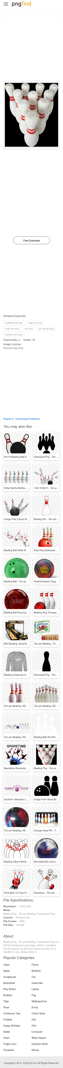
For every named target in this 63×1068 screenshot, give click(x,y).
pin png (29, 328)
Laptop (35, 989)
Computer (37, 1031)
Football (7, 1019)
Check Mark (38, 1013)
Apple (6, 970)
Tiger (6, 1001)
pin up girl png (46, 328)
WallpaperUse (39, 1001)
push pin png (12, 328)
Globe (6, 1031)
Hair (34, 1019)
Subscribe (37, 983)
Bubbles (7, 995)
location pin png (13, 334)
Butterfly (36, 970)
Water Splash (39, 1037)
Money (35, 1050)
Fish (34, 1025)
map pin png (34, 322)
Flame (35, 964)
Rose (6, 1007)
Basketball (9, 983)
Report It (8, 419)
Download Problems (27, 419)
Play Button (9, 989)
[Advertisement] (31, 48)
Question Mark (40, 1043)
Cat (33, 976)
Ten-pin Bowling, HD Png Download (23, 706)
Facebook (8, 1050)
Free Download (31, 240)
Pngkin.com (9, 1043)
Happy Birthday (11, 1025)
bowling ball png (13, 322)
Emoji (35, 1007)
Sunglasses (9, 976)
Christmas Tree (11, 1013)
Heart (6, 964)
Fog (34, 995)
